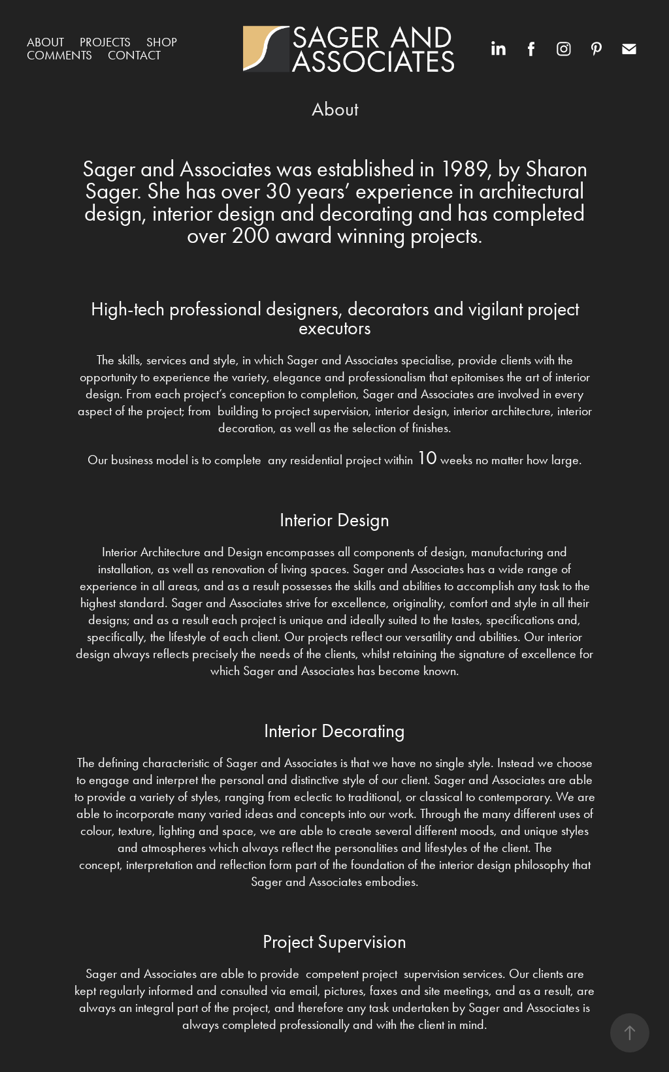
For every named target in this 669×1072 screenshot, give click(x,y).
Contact (134, 55)
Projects (105, 42)
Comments (59, 55)
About (45, 42)
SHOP (161, 42)
